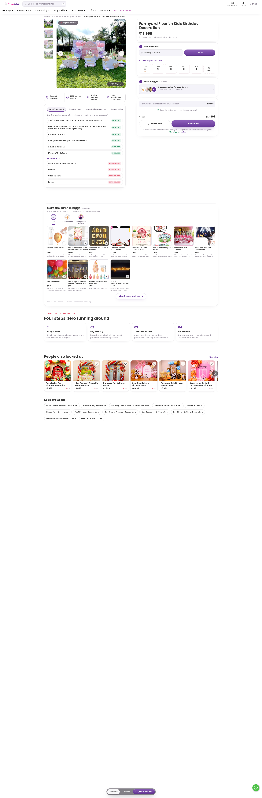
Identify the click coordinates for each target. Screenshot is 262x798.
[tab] (48, 23)
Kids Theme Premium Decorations (120, 412)
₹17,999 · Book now (143, 791)
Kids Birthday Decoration (94, 405)
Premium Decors (194, 405)
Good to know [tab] (75, 109)
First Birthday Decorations (87, 412)
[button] (8, 10)
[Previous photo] (60, 53)
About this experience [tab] (96, 109)
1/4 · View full (116, 84)
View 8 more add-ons (129, 296)
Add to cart (156, 123)
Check (200, 52)
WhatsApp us (174, 132)
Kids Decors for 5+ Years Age (155, 412)
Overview (113, 791)
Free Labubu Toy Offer (91, 418)
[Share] (115, 23)
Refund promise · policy (169, 110)
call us (183, 132)
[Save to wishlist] (121, 23)
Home (47, 16)
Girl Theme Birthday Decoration (61, 418)
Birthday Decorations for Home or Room (130, 405)
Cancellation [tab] (117, 109)
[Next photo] (121, 53)
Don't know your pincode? (150, 61)
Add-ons (126, 791)
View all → (213, 357)
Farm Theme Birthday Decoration (67, 16)
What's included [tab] (56, 109)
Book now (193, 123)
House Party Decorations (57, 412)
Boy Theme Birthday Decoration (188, 412)
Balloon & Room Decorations (167, 405)
